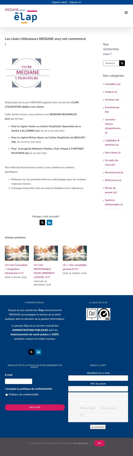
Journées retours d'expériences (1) (113, 126)
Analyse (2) (111, 91)
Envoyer (35, 407)
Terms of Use (108, 408)
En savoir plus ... (82, 443)
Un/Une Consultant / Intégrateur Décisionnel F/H (17, 253)
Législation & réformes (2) (112, 142)
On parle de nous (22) (111, 162)
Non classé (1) (113, 152)
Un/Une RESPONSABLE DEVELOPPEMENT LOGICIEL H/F (45, 253)
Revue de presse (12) (111, 190)
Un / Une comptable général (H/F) (74, 253)
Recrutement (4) (114, 172)
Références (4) (113, 180)
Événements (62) (112, 109)
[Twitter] (31, 352)
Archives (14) (112, 99)
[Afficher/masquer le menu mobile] (126, 12)
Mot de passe (98, 383)
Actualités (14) (112, 84)
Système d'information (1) (114, 202)
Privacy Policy (87, 408)
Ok (99, 443)
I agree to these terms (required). (99, 415)
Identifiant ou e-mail (98, 373)
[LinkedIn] (38, 352)
